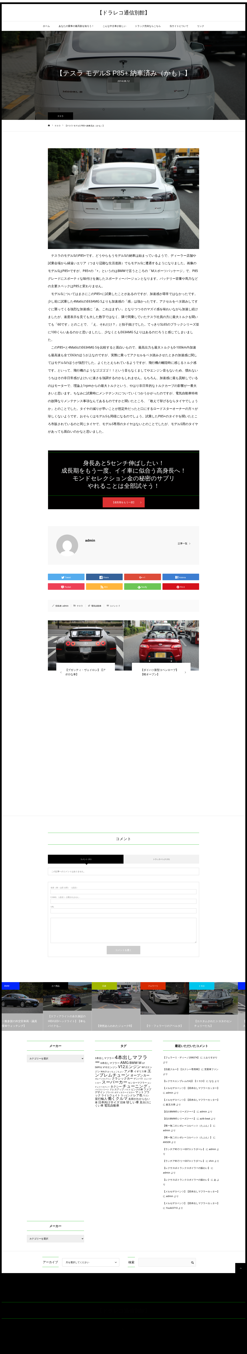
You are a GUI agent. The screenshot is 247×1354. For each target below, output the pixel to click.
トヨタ (160, 985)
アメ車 (128, 1071)
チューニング (135, 1086)
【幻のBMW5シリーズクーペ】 (179, 1111)
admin (90, 540)
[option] (26, 1006)
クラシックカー (122, 1078)
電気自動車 (96, 605)
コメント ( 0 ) (85, 859)
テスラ (60, 116)
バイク (128, 1089)
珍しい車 (132, 1102)
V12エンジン (129, 1066)
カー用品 (14, 985)
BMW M (135, 1062)
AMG (124, 1062)
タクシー (116, 1086)
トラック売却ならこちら (148, 26)
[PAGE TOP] (240, 1268)
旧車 (123, 1102)
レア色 (137, 1095)
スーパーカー (114, 1082)
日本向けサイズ (108, 1102)
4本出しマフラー (121, 1059)
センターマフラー (137, 1082)
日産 (63, 985)
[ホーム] (49, 125)
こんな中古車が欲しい (114, 26)
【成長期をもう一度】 (123, 502)
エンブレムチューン (123, 1073)
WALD (104, 1071)
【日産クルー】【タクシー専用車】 (182, 1069)
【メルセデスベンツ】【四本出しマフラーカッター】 (191, 1088)
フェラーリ (112, 985)
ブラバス (110, 1092)
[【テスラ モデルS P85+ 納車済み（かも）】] (85, 645)
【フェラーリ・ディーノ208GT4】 (181, 1057)
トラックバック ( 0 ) (161, 859)
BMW (209, 985)
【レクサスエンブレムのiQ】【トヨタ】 (184, 1081)
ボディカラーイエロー (124, 1092)
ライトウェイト (110, 1095)
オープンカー (140, 1075)
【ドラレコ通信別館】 (123, 12)
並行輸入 (101, 1099)
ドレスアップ (117, 1089)
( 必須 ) (64, 887)
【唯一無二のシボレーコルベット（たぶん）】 (187, 1125)
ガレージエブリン (103, 1078)
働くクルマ (118, 1098)
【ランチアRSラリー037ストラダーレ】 (184, 1149)
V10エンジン (110, 1067)
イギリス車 (140, 1071)
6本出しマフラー (110, 1063)
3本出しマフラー (104, 1058)
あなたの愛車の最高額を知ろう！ (76, 26)
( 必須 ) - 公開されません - (65, 897)
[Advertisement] (123, 724)
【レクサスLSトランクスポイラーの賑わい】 (186, 1167)
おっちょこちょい (115, 1071)
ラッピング (127, 1095)
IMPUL (98, 1067)
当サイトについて (179, 26)
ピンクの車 (137, 1089)
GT (143, 1063)
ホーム (46, 26)
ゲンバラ (138, 1078)
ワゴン (146, 1095)
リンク (200, 26)
